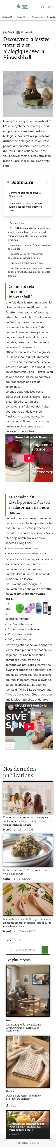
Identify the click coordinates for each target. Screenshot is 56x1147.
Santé (6, 878)
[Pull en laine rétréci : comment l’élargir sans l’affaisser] (28, 1062)
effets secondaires (26, 228)
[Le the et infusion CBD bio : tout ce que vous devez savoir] (28, 850)
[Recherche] (42, 7)
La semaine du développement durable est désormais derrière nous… (26, 207)
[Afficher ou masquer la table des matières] (41, 182)
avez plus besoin (39, 136)
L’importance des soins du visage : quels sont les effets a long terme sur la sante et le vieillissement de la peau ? (27, 820)
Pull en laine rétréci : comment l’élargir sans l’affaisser (23, 1097)
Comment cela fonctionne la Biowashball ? (25, 194)
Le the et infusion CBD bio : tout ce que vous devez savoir (25, 872)
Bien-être (9, 829)
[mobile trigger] (5, 7)
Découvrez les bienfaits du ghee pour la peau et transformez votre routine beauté (27, 1127)
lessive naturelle (31, 131)
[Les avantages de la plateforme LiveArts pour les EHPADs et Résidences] (28, 991)
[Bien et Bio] (22, 7)
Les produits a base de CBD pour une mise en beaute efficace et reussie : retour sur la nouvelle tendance (27, 922)
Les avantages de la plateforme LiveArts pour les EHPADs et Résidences (23, 1027)
